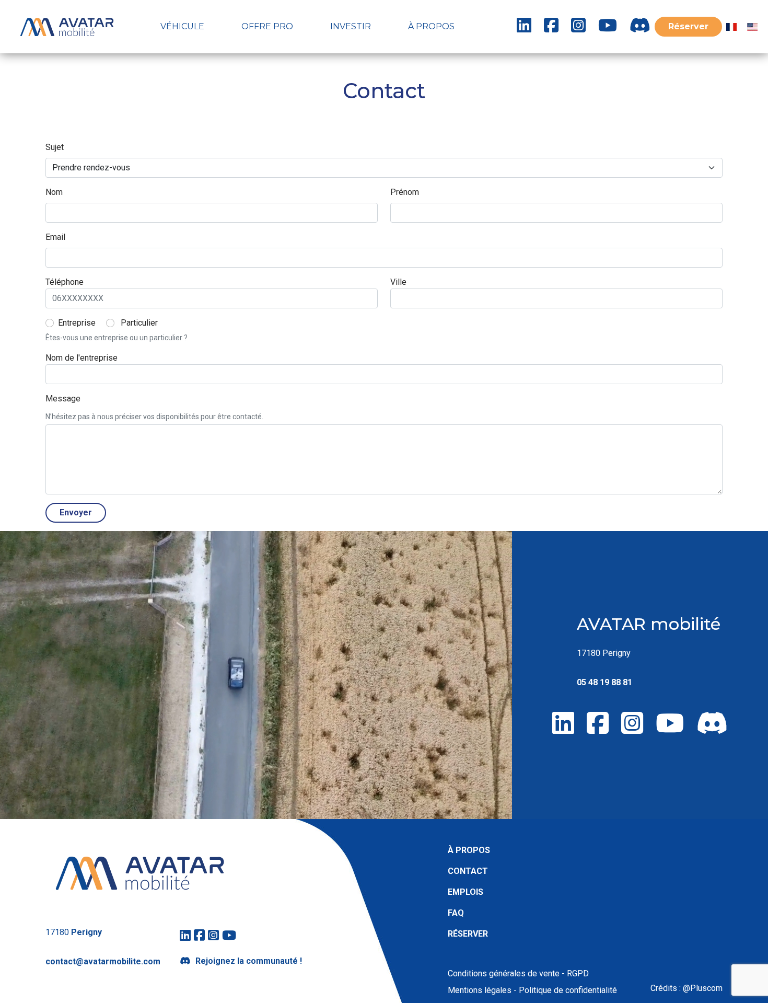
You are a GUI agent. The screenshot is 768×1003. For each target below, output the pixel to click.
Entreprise (77, 323)
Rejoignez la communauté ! (248, 961)
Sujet (54, 147)
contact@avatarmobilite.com (102, 961)
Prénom (404, 192)
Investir (350, 26)
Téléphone (64, 282)
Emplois (465, 892)
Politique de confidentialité (567, 990)
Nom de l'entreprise (81, 358)
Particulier (139, 323)
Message (62, 398)
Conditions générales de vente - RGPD (518, 973)
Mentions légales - (482, 990)
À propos (431, 26)
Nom (54, 192)
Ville (398, 282)
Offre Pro (267, 26)
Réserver (688, 26)
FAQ (456, 913)
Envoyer (76, 512)
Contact (468, 871)
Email (55, 237)
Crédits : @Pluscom (686, 988)
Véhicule (182, 26)
